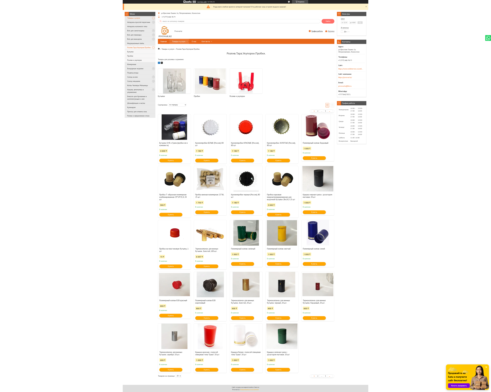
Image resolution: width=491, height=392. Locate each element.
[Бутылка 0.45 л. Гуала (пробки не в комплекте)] (174, 127)
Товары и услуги (133, 18)
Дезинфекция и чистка (136, 103)
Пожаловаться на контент (249, 389)
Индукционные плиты (135, 43)
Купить (171, 160)
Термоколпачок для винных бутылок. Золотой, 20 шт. (242, 301)
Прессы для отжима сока (137, 111)
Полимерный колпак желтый (279, 249)
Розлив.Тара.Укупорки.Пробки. (139, 47)
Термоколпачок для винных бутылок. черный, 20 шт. (278, 301)
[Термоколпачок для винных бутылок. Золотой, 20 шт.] (246, 284)
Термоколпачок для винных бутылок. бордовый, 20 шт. (314, 301)
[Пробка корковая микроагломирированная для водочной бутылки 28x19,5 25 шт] (282, 178)
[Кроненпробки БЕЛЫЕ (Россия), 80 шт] (210, 127)
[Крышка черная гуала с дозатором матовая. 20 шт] (318, 178)
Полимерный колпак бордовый (315, 143)
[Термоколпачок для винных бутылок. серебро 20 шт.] (174, 336)
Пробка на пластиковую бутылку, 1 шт (173, 250)
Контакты (206, 41)
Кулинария (131, 107)
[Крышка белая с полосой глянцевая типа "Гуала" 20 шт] (246, 336)
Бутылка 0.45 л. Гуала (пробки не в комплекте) (173, 144)
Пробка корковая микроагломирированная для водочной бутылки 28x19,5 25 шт (281, 197)
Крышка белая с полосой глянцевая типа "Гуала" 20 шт (246, 353)
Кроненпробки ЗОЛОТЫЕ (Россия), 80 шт (281, 144)
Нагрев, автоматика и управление (135, 90)
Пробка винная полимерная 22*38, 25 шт (209, 195)
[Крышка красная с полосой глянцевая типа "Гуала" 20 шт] (210, 336)
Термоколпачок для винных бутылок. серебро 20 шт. (170, 353)
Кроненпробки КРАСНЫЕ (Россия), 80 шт (245, 144)
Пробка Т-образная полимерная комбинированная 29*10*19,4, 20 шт (173, 197)
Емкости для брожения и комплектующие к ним (137, 97)
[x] (162, 63)
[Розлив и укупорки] (246, 81)
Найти (328, 21)
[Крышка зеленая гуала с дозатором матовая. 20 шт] (282, 336)
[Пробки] (210, 81)
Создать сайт (202, 2)
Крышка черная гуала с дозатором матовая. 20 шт (317, 195)
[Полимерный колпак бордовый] (318, 127)
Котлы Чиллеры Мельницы (137, 85)
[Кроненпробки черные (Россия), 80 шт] (246, 178)
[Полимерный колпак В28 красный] (174, 284)
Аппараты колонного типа (137, 26)
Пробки (130, 56)
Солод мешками (133, 81)
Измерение (131, 64)
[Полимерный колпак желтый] (282, 233)
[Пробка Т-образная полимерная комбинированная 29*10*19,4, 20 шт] (174, 178)
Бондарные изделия (135, 68)
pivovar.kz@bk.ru (344, 86)
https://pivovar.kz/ (345, 77)
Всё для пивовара (134, 35)
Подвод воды (132, 73)
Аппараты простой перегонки (138, 22)
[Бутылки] (174, 81)
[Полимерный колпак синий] (318, 233)
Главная (163, 41)
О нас (194, 41)
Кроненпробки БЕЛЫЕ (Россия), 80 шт (209, 144)
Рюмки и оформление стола (138, 116)
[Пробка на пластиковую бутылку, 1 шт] (174, 233)
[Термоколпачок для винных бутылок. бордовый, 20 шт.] (318, 284)
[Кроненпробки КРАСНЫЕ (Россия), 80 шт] (246, 127)
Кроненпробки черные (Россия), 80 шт (245, 195)
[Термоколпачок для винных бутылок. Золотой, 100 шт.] (210, 233)
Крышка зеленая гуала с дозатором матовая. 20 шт (278, 353)
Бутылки (130, 52)
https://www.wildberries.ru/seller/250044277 (350, 69)
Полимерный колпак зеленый (243, 249)
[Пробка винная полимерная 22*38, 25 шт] (210, 178)
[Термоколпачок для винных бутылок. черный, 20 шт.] (282, 284)
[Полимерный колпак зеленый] (246, 233)
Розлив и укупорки (134, 60)
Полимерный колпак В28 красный (173, 300)
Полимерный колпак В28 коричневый (205, 301)
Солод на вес (132, 77)
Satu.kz (256, 387)
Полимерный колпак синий (314, 249)
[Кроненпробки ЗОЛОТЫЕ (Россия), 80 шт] (282, 127)
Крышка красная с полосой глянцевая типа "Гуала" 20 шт (207, 353)
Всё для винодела (134, 39)
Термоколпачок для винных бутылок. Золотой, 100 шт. (206, 250)
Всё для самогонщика (135, 30)
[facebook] (159, 63)
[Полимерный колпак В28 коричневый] (210, 284)
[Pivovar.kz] (165, 31)
